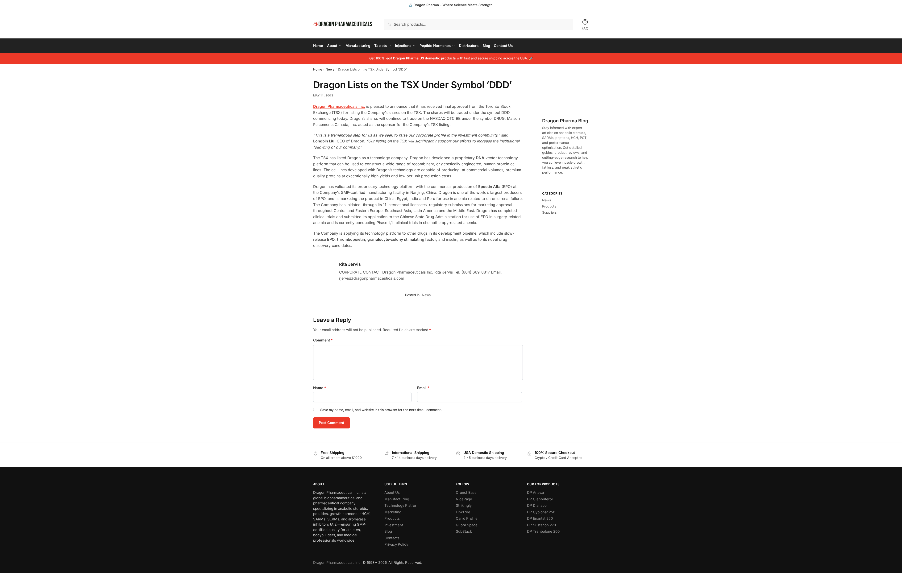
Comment (323, 340)
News (330, 69)
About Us (392, 492)
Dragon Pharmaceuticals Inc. (337, 562)
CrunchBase (466, 492)
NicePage (464, 499)
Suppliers (549, 212)
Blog (388, 531)
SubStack (464, 531)
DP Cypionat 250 (541, 512)
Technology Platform (402, 505)
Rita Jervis (350, 264)
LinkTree (463, 512)
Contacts (391, 538)
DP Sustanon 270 (541, 525)
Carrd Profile (467, 518)
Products (549, 206)
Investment (393, 525)
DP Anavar (536, 492)
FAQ (585, 28)
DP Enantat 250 (540, 518)
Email (423, 388)
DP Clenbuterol (540, 499)
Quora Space (467, 525)
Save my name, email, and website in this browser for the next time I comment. (381, 410)
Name (319, 388)
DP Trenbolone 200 (543, 531)
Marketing (392, 512)
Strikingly (464, 505)
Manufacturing (396, 499)
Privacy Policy (396, 544)
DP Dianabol (537, 505)
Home (317, 69)
